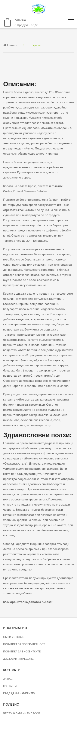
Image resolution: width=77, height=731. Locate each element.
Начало (12, 45)
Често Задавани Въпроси (21, 713)
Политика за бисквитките (22, 651)
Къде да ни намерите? (19, 693)
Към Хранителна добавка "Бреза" (27, 602)
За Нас (8, 678)
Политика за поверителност (24, 644)
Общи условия (14, 637)
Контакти (10, 686)
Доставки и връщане (18, 658)
